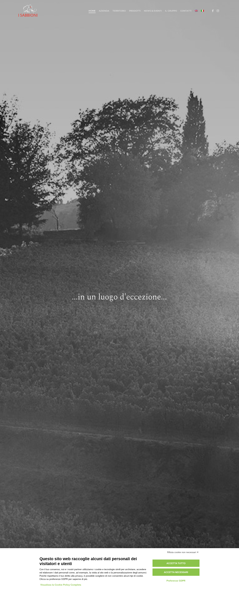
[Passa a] (196, 11)
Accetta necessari (176, 572)
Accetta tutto (176, 563)
